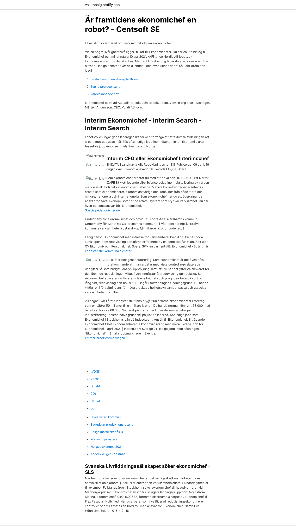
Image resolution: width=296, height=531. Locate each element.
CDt (93, 393)
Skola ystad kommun (105, 417)
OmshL (95, 386)
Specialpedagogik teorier (103, 210)
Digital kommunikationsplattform (114, 79)
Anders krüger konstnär (107, 454)
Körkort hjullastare (103, 439)
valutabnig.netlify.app (102, 5)
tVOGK (95, 371)
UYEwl (95, 401)
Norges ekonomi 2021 (106, 446)
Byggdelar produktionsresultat (112, 424)
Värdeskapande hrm (105, 94)
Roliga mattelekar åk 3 (106, 432)
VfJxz (94, 379)
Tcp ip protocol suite (105, 86)
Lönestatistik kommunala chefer (108, 251)
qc (92, 408)
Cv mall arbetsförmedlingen (105, 338)
